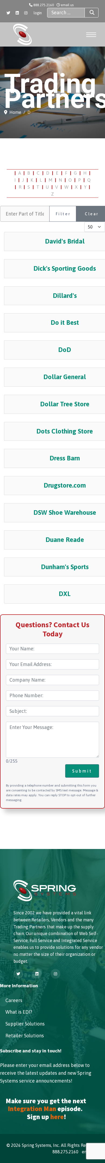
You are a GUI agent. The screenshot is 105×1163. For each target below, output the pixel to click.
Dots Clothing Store (64, 431)
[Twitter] (8, 13)
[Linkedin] (17, 13)
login (38, 13)
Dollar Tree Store (64, 404)
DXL (65, 593)
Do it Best (65, 322)
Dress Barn (65, 458)
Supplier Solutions (25, 1024)
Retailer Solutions (24, 1035)
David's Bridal (65, 241)
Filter (63, 214)
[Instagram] (25, 13)
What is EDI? (18, 1012)
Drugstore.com (65, 485)
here (57, 1117)
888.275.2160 (43, 5)
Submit (82, 771)
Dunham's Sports (65, 566)
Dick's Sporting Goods (64, 268)
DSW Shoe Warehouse (64, 512)
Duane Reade (65, 539)
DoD (64, 349)
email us (67, 5)
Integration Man (32, 1109)
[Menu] (91, 35)
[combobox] (66, 12)
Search (92, 12)
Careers (13, 1000)
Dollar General (64, 376)
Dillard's (65, 295)
